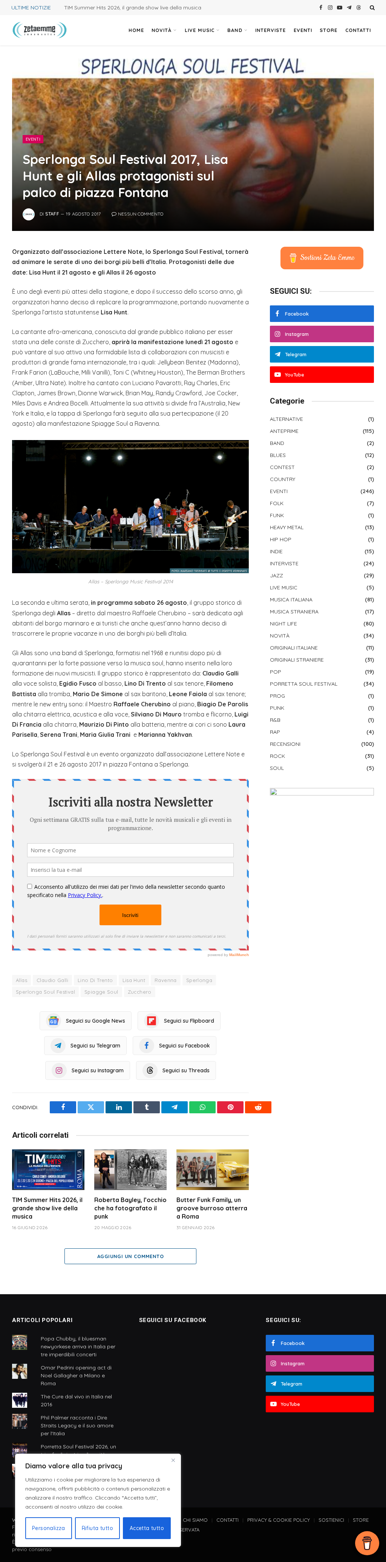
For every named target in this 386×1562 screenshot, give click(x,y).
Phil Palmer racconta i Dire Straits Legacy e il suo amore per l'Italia (77, 1425)
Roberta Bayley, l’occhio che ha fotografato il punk (130, 1208)
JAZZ (276, 575)
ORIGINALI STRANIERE (297, 659)
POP (275, 671)
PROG (277, 695)
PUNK (277, 707)
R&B (275, 719)
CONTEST (282, 467)
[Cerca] (371, 7)
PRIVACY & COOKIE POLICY (278, 1520)
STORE (328, 30)
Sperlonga (199, 980)
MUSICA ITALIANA (291, 599)
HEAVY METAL (286, 527)
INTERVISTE (270, 30)
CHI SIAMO (195, 1520)
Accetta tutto (147, 1528)
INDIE (276, 551)
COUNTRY (282, 479)
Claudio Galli (52, 980)
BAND (234, 30)
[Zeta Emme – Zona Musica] (39, 30)
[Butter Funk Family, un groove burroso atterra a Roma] (212, 1169)
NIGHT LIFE (283, 623)
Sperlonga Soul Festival (45, 992)
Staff (52, 214)
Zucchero (140, 992)
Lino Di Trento (95, 980)
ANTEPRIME (284, 431)
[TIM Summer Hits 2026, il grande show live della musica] (48, 1169)
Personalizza (48, 1528)
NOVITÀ (162, 30)
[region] (98, 1500)
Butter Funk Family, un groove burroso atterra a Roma (211, 1208)
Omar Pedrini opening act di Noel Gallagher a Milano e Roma (76, 1375)
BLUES (278, 455)
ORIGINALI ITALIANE (294, 647)
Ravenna (166, 980)
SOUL (277, 768)
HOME (136, 30)
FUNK (277, 515)
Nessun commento (141, 214)
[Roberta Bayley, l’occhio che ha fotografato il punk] (130, 1169)
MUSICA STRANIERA (294, 611)
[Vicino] (173, 1460)
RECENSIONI (285, 744)
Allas (21, 980)
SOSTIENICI (331, 1520)
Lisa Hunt (134, 980)
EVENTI (303, 30)
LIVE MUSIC (199, 30)
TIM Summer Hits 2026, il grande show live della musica (132, 7)
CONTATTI (358, 30)
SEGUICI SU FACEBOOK (172, 1320)
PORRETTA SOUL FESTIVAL (303, 683)
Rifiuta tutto (97, 1528)
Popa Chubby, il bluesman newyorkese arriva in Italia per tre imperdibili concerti (78, 1346)
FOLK (276, 503)
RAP (275, 732)
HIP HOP (280, 539)
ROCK (277, 756)
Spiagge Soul (101, 992)
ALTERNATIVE (286, 419)
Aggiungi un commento (130, 1256)
